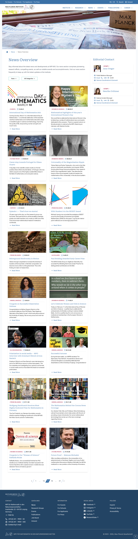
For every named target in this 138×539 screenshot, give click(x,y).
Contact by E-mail (14, 525)
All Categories (28, 78)
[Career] (132, 8)
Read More (16, 129)
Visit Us (11, 515)
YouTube (89, 514)
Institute (66, 8)
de (114, 2)
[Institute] (72, 8)
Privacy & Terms (115, 508)
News (90, 8)
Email (98, 78)
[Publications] (121, 8)
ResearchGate (91, 517)
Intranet (130, 2)
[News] (94, 8)
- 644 (105, 100)
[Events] (105, 8)
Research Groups (37, 508)
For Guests (8, 2)
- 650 (105, 78)
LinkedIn (89, 511)
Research (79, 8)
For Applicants (27, 2)
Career (127, 8)
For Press (37, 2)
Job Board (35, 518)
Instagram (90, 508)
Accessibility (114, 511)
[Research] (85, 8)
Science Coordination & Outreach (107, 80)
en (111, 2)
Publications (113, 8)
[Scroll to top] (135, 536)
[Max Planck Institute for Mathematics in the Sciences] (7, 52)
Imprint (112, 505)
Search (121, 2)
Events (100, 8)
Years (13, 78)
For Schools (17, 2)
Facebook (90, 504)
